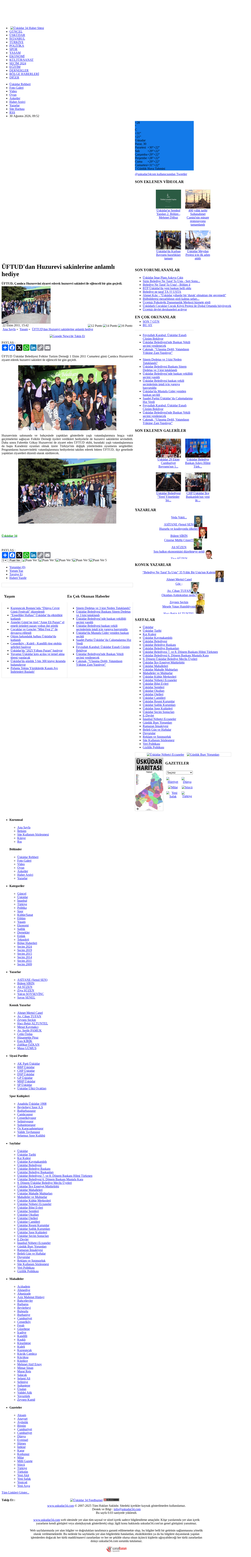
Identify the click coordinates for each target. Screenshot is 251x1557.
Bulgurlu (22, 1311)
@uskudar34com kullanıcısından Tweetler (161, 174)
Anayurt (22, 1418)
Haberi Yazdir (17, 577)
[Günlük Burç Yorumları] (202, 754)
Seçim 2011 (24, 960)
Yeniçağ (22, 1482)
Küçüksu (22, 1357)
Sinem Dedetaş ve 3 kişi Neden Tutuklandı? (103, 608)
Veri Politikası (151, 743)
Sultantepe (23, 1385)
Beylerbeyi (24, 1307)
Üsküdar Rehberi (20, 84)
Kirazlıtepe (24, 1343)
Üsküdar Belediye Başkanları (161, 648)
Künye (21, 838)
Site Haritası (17, 109)
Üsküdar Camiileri (154, 697)
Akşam (21, 1415)
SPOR (13, 49)
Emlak (21, 936)
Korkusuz (23, 1454)
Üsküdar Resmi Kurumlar (159, 701)
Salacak (22, 1375)
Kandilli (22, 1336)
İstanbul (22, 900)
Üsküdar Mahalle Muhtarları (160, 669)
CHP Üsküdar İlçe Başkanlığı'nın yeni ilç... (198, 497)
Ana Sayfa (9, 329)
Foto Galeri (16, 87)
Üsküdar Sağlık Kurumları (159, 705)
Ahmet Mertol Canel (30, 1012)
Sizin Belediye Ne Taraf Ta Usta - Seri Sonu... (171, 281)
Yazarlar (14, 105)
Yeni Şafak (24, 1478)
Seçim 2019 (24, 950)
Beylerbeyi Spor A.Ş (30, 1107)
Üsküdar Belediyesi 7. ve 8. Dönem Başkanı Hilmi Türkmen (180, 652)
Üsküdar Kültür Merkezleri (159, 676)
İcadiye (21, 1332)
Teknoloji (23, 939)
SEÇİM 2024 (17, 63)
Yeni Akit (23, 1475)
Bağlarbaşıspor (26, 1110)
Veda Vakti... (179, 517)
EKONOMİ (17, 56)
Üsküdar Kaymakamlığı (157, 637)
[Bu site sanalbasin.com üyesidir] (116, 1551)
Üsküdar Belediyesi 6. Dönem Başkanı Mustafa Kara (176, 655)
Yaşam (24, 329)
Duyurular (149, 733)
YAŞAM (15, 52)
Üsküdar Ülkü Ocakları (31, 1088)
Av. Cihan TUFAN (29, 1016)
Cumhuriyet (24, 1318)
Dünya (21, 1436)
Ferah (20, 1325)
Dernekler (23, 932)
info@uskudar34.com (127, 1509)
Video (13, 91)
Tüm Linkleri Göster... (15, 1492)
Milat (20, 1457)
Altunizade (24, 1293)
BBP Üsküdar (26, 1067)
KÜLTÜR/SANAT (21, 59)
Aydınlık (22, 1422)
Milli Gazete (25, 1461)
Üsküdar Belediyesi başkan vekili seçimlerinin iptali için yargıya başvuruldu (102, 627)
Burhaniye (23, 1314)
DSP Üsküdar (25, 1074)
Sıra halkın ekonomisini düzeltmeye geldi (179, 551)
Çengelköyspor (26, 1117)
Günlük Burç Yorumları (157, 722)
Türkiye (22, 904)
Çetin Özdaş (25, 1034)
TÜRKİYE (16, 42)
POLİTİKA (16, 45)
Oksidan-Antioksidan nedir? (179, 595)
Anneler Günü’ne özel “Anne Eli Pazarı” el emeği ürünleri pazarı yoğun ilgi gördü (37, 624)
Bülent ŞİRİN (26, 983)
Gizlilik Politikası (153, 747)
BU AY (147, 325)
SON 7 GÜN (151, 321)
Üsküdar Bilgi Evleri (155, 683)
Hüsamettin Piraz (27, 1037)
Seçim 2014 (24, 957)
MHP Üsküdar (26, 1081)
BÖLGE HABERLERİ (24, 74)
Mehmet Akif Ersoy (29, 1364)
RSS (12, 112)
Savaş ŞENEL (26, 997)
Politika (22, 907)
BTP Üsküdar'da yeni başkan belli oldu (167, 288)
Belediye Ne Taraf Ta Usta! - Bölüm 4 (166, 284)
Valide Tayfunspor (28, 1132)
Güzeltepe (23, 1329)
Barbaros (22, 1304)
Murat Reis (24, 1371)
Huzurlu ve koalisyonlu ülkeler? (179, 528)
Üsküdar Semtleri (153, 687)
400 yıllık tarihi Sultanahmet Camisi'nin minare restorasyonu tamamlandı (198, 217)
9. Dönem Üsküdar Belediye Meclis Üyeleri (170, 659)
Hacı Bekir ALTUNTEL (32, 1023)
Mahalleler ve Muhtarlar (158, 673)
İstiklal (21, 1447)
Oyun (12, 94)
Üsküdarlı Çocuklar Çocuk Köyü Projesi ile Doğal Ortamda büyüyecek (187, 306)
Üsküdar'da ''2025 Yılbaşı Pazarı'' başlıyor (37, 650)
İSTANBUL (17, 38)
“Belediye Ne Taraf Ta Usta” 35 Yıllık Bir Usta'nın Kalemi (179, 572)
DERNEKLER (19, 70)
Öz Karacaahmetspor (30, 1128)
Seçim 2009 (24, 964)
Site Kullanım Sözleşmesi (158, 740)
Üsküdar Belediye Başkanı (159, 644)
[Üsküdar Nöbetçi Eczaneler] (165, 754)
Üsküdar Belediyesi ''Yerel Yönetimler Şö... (168, 497)
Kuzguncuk (24, 1350)
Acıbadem (23, 1286)
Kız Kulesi (149, 634)
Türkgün (22, 1471)
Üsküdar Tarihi (152, 630)
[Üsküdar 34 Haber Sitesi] (27, 28)
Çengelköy (24, 1322)
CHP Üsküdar (26, 1070)
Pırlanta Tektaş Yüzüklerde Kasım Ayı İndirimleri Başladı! (34, 669)
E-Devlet (148, 715)
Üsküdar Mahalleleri (155, 666)
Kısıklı (21, 1339)
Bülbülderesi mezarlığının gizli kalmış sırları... (171, 298)
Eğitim (21, 918)
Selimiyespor (25, 1121)
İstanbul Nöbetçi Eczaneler (159, 719)
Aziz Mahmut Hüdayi (30, 1297)
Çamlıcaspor (25, 1114)
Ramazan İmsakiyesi (155, 726)
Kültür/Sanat (25, 914)
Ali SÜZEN (24, 987)
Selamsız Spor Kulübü (31, 1135)
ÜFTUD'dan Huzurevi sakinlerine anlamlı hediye (62, 329)
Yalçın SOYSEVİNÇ (30, 994)
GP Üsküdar (25, 1077)
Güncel (21, 893)
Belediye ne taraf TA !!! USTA (162, 291)
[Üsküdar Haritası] (149, 810)
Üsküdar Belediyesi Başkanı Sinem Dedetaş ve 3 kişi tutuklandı (164, 368)
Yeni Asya (23, 1485)
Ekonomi (23, 925)
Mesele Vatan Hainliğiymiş (179, 606)
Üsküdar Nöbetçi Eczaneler (160, 680)
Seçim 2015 (24, 953)
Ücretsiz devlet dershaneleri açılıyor (165, 309)
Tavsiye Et (16, 574)
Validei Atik (24, 1392)
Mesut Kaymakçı (27, 1027)
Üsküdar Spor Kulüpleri (158, 708)
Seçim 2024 (24, 946)
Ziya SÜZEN (25, 990)
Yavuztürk (23, 1396)
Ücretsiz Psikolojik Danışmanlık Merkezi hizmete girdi (176, 302)
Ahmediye (23, 1290)
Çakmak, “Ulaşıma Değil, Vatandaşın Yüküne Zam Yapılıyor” (99, 662)
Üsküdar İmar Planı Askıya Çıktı (163, 277)
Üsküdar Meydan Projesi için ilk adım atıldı (198, 255)
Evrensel (22, 1440)
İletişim (21, 831)
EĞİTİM (14, 67)
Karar (20, 1450)
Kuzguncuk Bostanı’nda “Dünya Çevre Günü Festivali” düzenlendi (35, 609)
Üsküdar (148, 627)
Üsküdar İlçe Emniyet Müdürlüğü (164, 662)
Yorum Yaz (16, 570)
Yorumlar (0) (17, 567)
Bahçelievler (25, 1300)
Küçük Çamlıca (27, 1353)
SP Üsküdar (24, 1085)
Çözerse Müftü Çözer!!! (179, 540)
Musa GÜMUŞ (26, 1048)
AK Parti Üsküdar (28, 1063)
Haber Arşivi (17, 101)
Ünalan (21, 1389)
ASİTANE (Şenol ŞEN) (32, 979)
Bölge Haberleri (27, 943)
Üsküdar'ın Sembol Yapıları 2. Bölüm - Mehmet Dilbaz (168, 214)
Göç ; (179, 583)
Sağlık (21, 929)
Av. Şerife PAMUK (29, 1030)
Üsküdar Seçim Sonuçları (158, 712)
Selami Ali (23, 1378)
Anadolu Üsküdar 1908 (31, 1103)
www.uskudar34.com (60, 1505)
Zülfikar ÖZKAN (28, 1044)
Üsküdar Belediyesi (155, 641)
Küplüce (22, 1360)
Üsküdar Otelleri (153, 694)
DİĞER (14, 77)
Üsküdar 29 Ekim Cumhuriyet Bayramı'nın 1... (168, 463)
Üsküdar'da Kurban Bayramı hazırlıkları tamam (168, 255)
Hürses (21, 1443)
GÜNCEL (16, 31)
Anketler (14, 98)
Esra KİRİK (24, 1041)
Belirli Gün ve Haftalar (157, 729)
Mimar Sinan (25, 1367)
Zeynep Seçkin (26, 1020)
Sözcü (21, 1464)
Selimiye (22, 1382)
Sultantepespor (26, 1125)
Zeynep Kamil (26, 1399)
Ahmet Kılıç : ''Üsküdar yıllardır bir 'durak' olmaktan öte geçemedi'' (184, 295)
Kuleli (21, 1346)
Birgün (21, 1425)
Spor (20, 911)
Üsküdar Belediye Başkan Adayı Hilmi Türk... (197, 463)
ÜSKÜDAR (17, 35)
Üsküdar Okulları (153, 690)
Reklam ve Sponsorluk (157, 736)
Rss (19, 841)
